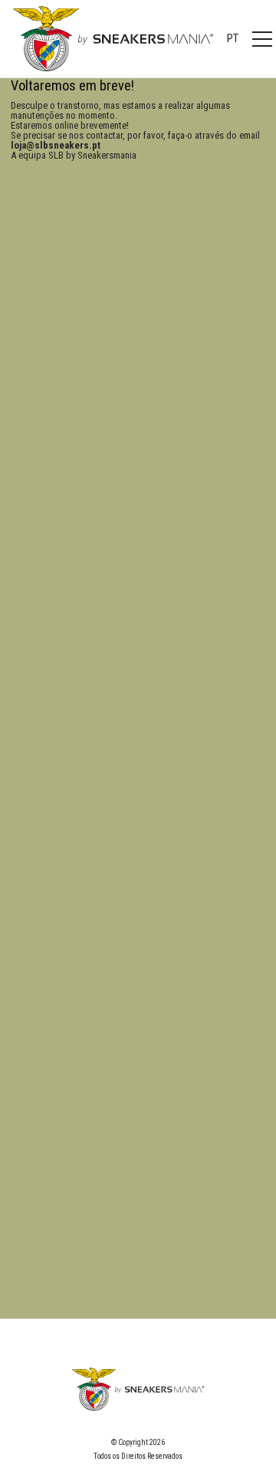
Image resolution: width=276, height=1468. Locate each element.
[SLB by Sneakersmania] (113, 38)
